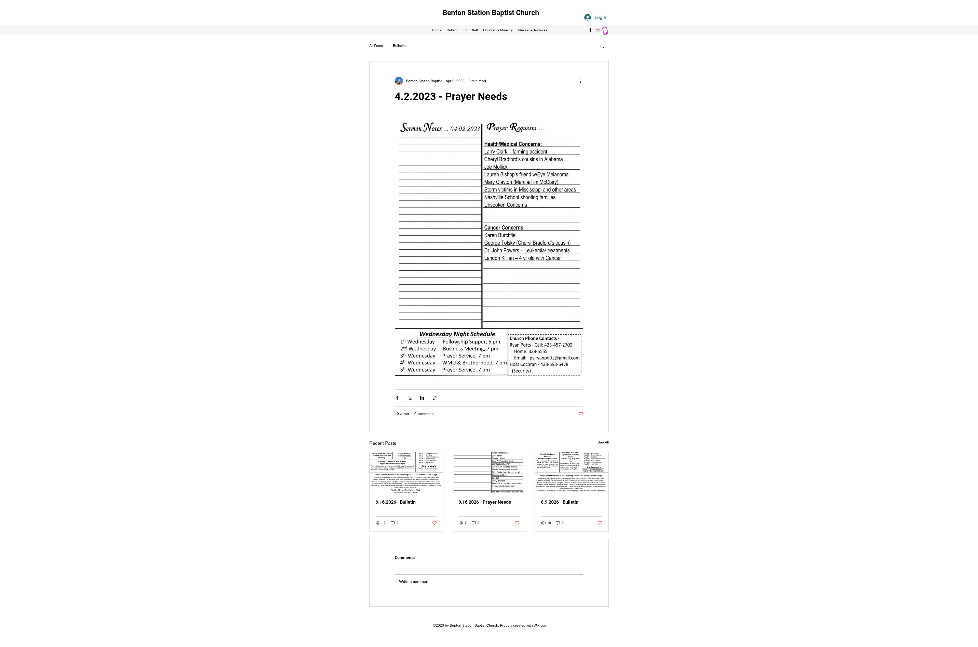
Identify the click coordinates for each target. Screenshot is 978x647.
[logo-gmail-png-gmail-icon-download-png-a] (598, 30)
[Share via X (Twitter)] (409, 398)
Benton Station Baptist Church (491, 12)
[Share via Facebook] (397, 398)
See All (603, 442)
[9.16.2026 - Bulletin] (406, 472)
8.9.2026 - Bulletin (559, 502)
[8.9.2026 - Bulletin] (571, 472)
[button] (602, 46)
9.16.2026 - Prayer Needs (484, 502)
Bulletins (399, 46)
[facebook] (590, 30)
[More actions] (580, 81)
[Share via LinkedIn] (422, 398)
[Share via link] (434, 398)
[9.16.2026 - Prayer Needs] (489, 472)
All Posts (376, 46)
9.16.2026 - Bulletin (396, 502)
